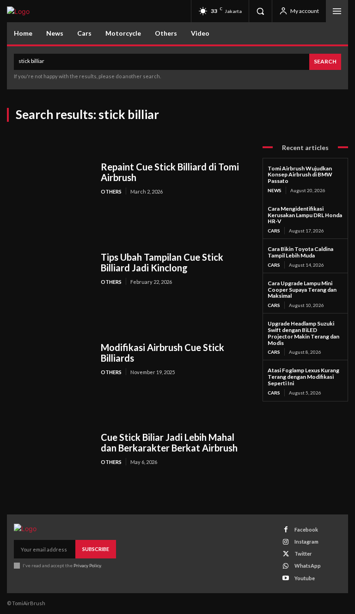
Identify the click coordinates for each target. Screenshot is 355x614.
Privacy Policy (87, 565)
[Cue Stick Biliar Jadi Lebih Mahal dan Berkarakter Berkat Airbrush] (49, 449)
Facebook (306, 529)
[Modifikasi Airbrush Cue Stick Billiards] (49, 358)
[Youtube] (286, 578)
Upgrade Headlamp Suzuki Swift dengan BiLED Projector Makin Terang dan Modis (303, 333)
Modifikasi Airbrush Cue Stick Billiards (162, 352)
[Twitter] (286, 554)
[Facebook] (286, 529)
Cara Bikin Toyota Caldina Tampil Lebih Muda (300, 252)
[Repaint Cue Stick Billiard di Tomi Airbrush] (49, 178)
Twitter (303, 554)
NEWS (275, 190)
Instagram (306, 542)
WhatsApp (307, 566)
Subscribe (95, 549)
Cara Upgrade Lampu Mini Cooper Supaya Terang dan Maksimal (302, 290)
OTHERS (111, 191)
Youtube (304, 578)
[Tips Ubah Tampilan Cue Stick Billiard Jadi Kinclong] (49, 268)
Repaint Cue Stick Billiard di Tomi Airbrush (170, 172)
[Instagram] (286, 542)
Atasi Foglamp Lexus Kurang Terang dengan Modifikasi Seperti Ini (303, 377)
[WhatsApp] (286, 566)
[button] (260, 11)
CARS (274, 230)
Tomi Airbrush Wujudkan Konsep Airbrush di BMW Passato (300, 175)
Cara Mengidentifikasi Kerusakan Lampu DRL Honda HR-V (305, 215)
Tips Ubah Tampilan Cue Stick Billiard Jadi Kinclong (162, 262)
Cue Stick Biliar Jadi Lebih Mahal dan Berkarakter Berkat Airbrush (169, 442)
